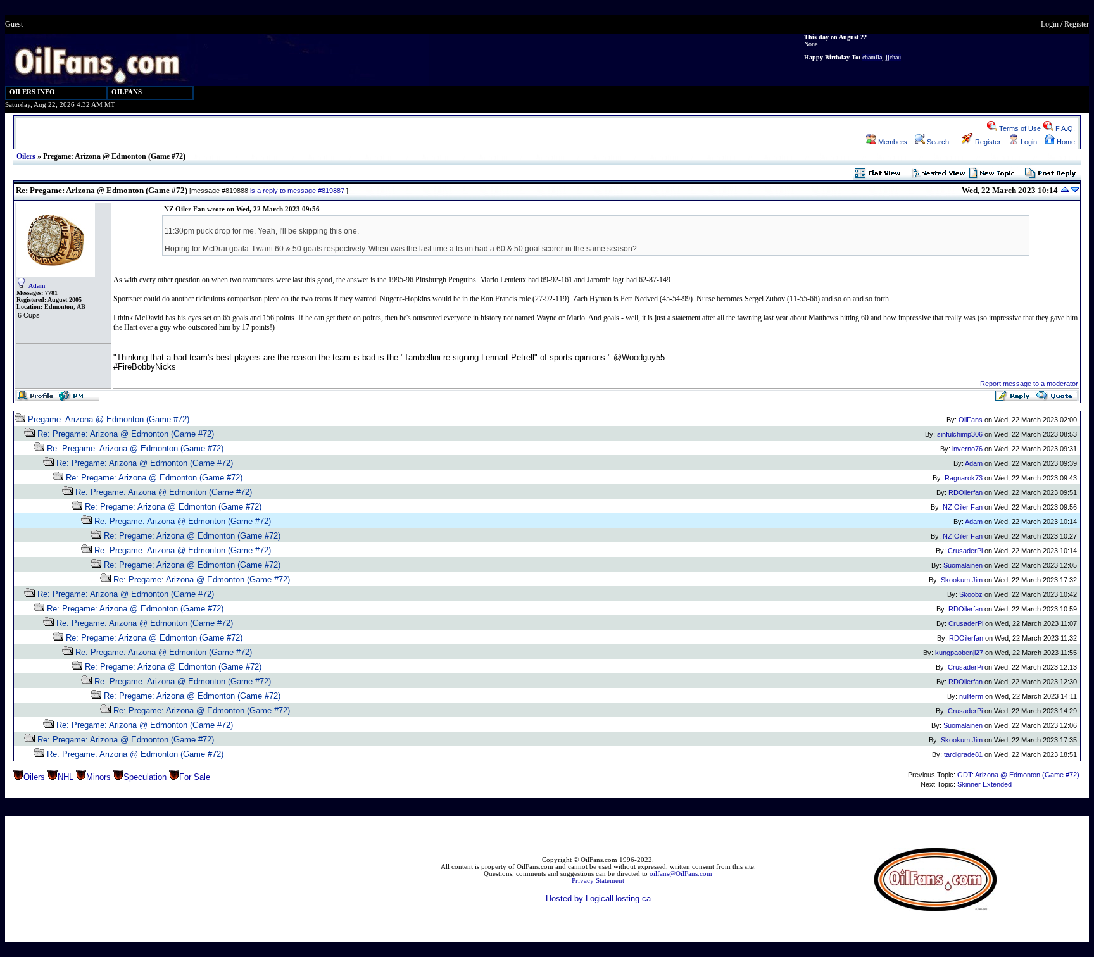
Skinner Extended (984, 784)
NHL (65, 777)
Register (1076, 24)
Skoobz (971, 594)
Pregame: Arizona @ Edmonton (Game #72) (108, 419)
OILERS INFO (32, 92)
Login (1050, 24)
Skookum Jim (962, 580)
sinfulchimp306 (960, 434)
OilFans (971, 419)
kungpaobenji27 (959, 652)
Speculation (145, 777)
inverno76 (967, 449)
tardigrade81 (963, 754)
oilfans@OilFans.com (681, 873)
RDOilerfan (965, 492)
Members (891, 142)
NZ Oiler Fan (963, 507)
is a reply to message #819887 (297, 190)
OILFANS (126, 92)
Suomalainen (963, 565)
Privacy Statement (598, 880)
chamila (872, 57)
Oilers (25, 156)
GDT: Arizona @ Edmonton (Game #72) (1018, 775)
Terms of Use (1019, 128)
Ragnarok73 (964, 478)
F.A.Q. (1064, 128)
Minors (98, 777)
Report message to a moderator (1029, 383)
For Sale (194, 777)
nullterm (971, 696)
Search (937, 142)
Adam (36, 285)
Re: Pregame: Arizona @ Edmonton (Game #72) (125, 434)
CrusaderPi (965, 550)
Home (1065, 142)
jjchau (893, 57)
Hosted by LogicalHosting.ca (598, 898)
